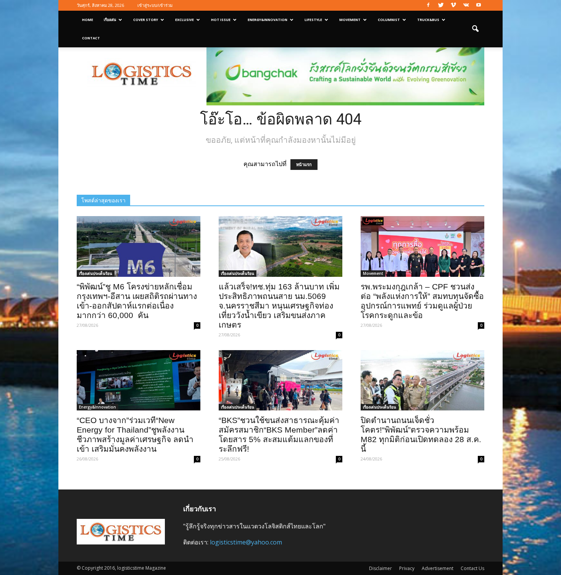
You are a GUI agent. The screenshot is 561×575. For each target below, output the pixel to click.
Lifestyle (313, 19)
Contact (91, 38)
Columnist (389, 19)
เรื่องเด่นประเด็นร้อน (95, 273)
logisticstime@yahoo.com (246, 542)
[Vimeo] (453, 5)
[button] (475, 29)
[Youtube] (478, 5)
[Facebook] (428, 5)
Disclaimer (380, 568)
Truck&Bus (428, 19)
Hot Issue (221, 19)
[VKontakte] (466, 5)
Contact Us (472, 568)
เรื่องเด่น (110, 19)
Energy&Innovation (267, 19)
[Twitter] (441, 5)
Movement (350, 19)
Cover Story (145, 19)
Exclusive (184, 19)
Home (87, 19)
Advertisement (437, 568)
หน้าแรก (304, 164)
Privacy (406, 568)
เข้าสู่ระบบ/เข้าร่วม (154, 5)
